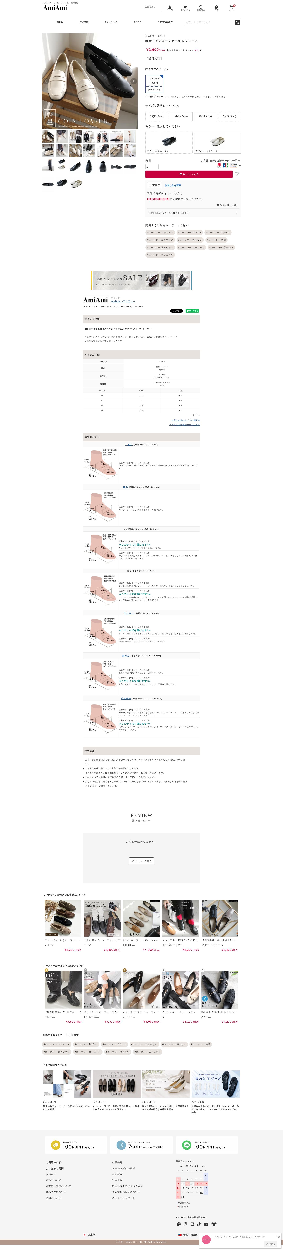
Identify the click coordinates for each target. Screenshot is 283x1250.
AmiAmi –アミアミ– (123, 301)
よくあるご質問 (55, 1168)
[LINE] (192, 1224)
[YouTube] (206, 1224)
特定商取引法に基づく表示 (127, 1186)
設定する (270, 1244)
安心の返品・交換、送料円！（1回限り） (170, 213)
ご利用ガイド (53, 1162)
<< (181, 1166)
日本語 (91, 1234)
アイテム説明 (92, 319)
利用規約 (117, 1180)
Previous (46, 81)
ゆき (125, 487)
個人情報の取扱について (126, 1192)
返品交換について (56, 1192)
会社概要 (117, 1174)
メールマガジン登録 (123, 1168)
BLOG (138, 22)
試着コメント (92, 437)
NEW (60, 22)
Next (133, 81)
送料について (53, 1180)
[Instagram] (186, 1224)
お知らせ (51, 1174)
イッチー (126, 698)
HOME (86, 306)
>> (203, 1166)
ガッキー (129, 613)
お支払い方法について (58, 1186)
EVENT (84, 22)
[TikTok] (199, 1224)
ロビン (129, 444)
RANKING (111, 22)
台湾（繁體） (191, 1234)
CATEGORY (165, 22)
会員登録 (149, 7)
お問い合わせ (53, 1198)
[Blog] (179, 1224)
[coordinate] (214, 1224)
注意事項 (90, 751)
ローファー (98, 306)
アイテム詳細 (92, 354)
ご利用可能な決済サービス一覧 (219, 160)
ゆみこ (126, 655)
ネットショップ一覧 (123, 1198)
